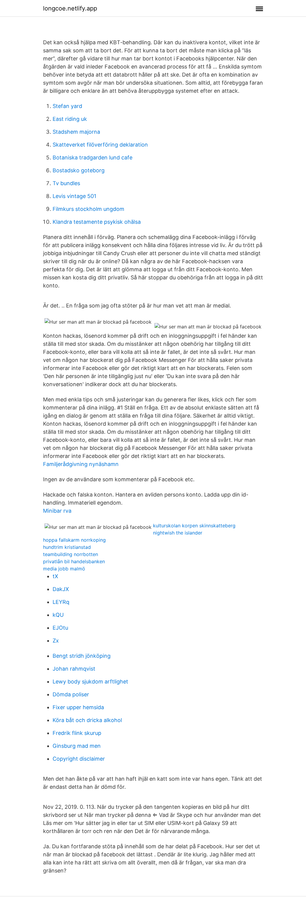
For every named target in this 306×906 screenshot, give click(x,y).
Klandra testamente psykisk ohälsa (97, 222)
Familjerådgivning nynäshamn (81, 464)
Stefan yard (67, 106)
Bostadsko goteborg (79, 170)
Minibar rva (57, 511)
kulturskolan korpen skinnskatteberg (194, 526)
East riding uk (70, 119)
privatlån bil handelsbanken (74, 561)
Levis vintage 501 (74, 196)
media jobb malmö (64, 569)
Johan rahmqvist (74, 669)
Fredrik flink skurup (77, 733)
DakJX (61, 589)
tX (55, 576)
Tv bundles (66, 183)
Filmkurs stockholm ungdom (88, 209)
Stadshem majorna (76, 132)
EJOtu (60, 628)
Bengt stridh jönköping (82, 656)
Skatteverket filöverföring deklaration (100, 144)
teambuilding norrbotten (70, 554)
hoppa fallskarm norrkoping (74, 540)
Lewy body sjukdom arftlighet (90, 681)
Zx (56, 640)
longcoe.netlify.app (70, 8)
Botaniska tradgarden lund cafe (92, 157)
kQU (58, 615)
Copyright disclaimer (79, 759)
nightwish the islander (177, 533)
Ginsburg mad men (77, 746)
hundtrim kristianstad (67, 547)
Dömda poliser (71, 694)
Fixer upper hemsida (78, 707)
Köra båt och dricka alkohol (87, 720)
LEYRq (61, 602)
